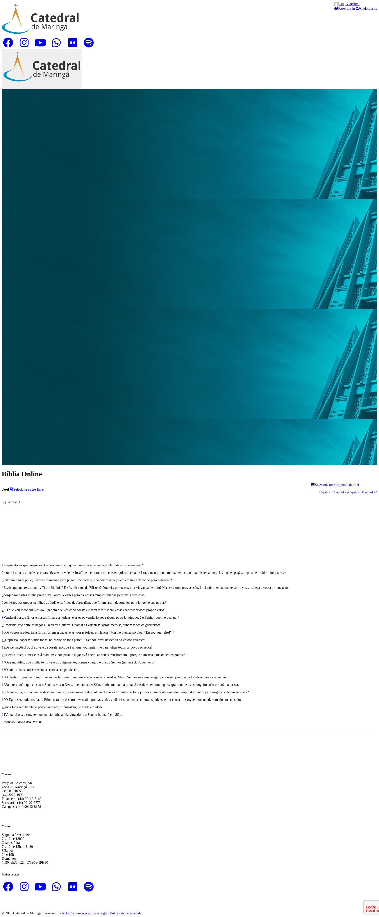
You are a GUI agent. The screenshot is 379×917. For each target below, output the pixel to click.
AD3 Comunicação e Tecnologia (84, 913)
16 (3, 677)
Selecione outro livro (28, 489)
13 (3, 655)
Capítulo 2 (341, 492)
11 (3, 640)
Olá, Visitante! (349, 4)
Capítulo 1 (326, 492)
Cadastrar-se (368, 8)
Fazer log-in (346, 8)
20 (3, 707)
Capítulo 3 (355, 492)
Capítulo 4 (370, 492)
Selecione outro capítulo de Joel (337, 485)
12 (3, 647)
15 (3, 670)
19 (3, 699)
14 (3, 662)
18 (3, 692)
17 (3, 685)
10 (3, 632)
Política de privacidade (125, 913)
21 (3, 714)
